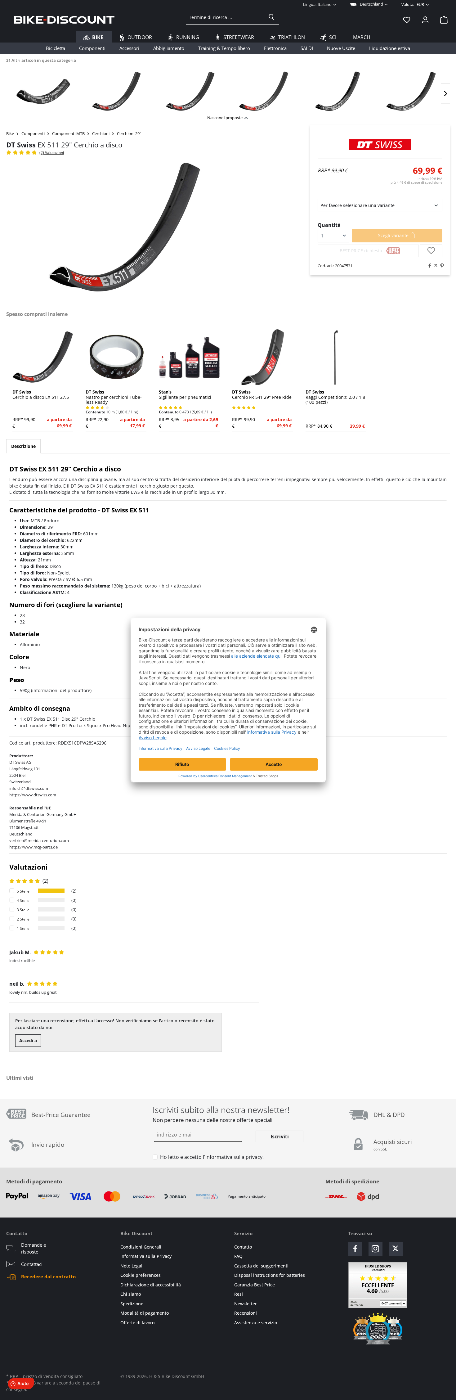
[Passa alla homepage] (64, 20)
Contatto (243, 1247)
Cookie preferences (140, 1275)
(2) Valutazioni (51, 152)
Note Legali (132, 1266)
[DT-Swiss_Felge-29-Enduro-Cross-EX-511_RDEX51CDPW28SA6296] (124, 228)
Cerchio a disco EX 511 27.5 (40, 394)
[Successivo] (445, 93)
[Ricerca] (271, 17)
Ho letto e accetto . (212, 1157)
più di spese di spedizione (416, 182)
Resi (238, 1294)
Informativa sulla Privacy (146, 1256)
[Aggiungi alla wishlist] (431, 251)
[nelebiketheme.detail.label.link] (43, 91)
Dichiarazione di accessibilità (150, 1285)
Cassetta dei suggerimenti (261, 1266)
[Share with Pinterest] (440, 265)
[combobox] (225, 17)
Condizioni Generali (140, 1247)
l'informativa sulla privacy (232, 1157)
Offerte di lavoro (137, 1323)
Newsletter (245, 1304)
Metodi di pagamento (34, 1181)
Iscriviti (279, 1136)
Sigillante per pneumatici (185, 394)
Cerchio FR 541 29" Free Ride (262, 394)
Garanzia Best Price (254, 1285)
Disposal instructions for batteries (269, 1275)
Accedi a (28, 1040)
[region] (228, 89)
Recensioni (245, 1313)
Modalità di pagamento (144, 1313)
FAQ (238, 1256)
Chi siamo (130, 1294)
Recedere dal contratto (48, 1276)
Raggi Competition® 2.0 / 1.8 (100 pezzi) (335, 397)
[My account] (425, 19)
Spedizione (131, 1304)
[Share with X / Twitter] (434, 265)
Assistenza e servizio (255, 1323)
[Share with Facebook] (428, 265)
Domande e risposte (33, 1248)
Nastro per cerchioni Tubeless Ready (114, 397)
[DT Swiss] (380, 144)
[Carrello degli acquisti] (442, 19)
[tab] (23, 446)
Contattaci (31, 1264)
